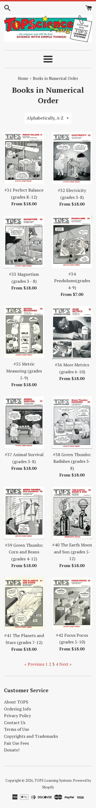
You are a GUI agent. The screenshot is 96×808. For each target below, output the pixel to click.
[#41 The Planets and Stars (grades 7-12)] (24, 603)
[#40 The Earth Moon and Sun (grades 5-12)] (72, 513)
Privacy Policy (17, 715)
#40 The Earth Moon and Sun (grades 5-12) (72, 551)
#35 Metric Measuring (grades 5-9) (24, 371)
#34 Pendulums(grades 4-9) (72, 281)
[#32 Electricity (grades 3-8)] (72, 158)
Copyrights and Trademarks (31, 736)
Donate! (11, 750)
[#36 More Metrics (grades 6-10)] (72, 332)
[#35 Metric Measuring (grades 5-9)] (24, 332)
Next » (65, 664)
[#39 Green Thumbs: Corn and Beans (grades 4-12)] (24, 513)
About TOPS (16, 702)
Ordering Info (17, 709)
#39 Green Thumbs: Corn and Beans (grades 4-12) (24, 552)
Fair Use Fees (16, 743)
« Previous (34, 664)
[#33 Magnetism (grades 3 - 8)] (24, 242)
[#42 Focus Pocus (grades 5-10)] (72, 603)
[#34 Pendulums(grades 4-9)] (72, 242)
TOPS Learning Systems (53, 780)
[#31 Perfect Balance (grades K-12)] (24, 158)
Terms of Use (16, 729)
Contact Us (14, 722)
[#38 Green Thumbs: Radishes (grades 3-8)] (72, 422)
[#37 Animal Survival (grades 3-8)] (24, 422)
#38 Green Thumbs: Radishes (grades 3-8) (72, 461)
